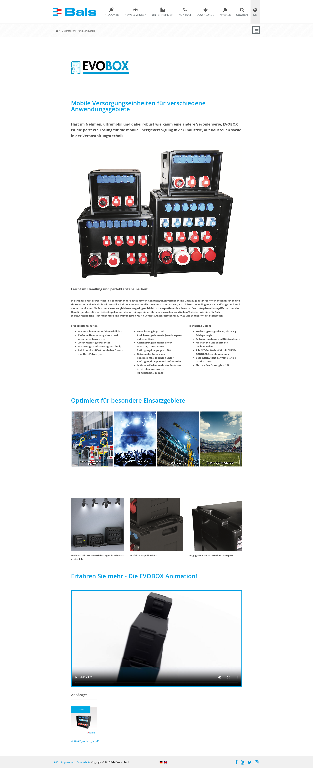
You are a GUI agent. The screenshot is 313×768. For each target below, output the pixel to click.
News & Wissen (135, 14)
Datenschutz (83, 762)
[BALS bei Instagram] (256, 763)
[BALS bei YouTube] (243, 763)
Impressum (67, 762)
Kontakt (185, 14)
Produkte (111, 14)
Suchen (242, 14)
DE (255, 14)
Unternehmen (162, 14)
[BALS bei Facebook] (236, 763)
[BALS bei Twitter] (250, 763)
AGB (56, 762)
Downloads (205, 14)
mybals (225, 14)
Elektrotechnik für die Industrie (78, 30)
